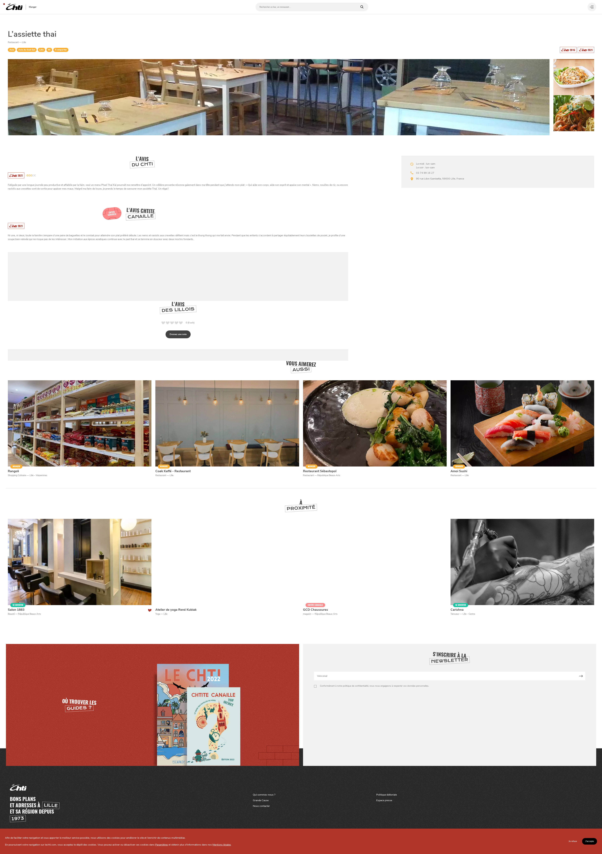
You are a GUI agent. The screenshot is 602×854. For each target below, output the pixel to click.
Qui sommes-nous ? (264, 794)
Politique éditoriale (386, 794)
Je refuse (572, 841)
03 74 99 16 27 (425, 173)
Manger (32, 7)
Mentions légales (221, 844)
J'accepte (589, 841)
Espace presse (384, 800)
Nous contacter (261, 806)
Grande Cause (261, 800)
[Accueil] (14, 7)
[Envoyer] (581, 676)
